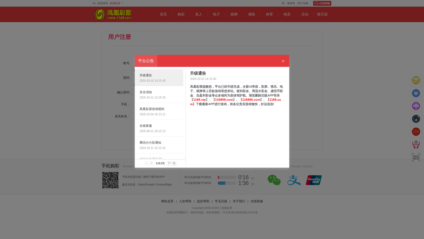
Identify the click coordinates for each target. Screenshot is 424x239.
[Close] (283, 61)
